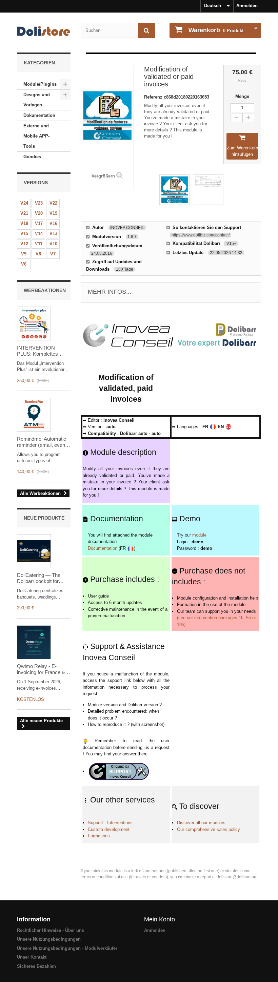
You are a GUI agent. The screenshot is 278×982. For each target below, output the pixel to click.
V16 (53, 223)
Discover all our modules (201, 822)
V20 (39, 213)
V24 (24, 203)
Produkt (215, 30)
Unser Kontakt (31, 957)
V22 (53, 203)
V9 (23, 253)
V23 (39, 203)
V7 (53, 253)
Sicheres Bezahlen (36, 966)
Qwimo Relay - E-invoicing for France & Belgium (41, 669)
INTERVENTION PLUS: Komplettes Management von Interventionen (37, 351)
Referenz (154, 97)
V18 (24, 223)
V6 (23, 264)
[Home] (44, 31)
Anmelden (247, 5)
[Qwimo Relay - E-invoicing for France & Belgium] (34, 642)
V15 (24, 233)
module (199, 535)
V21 (24, 213)
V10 (53, 243)
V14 (39, 233)
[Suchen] (146, 30)
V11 (38, 243)
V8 (38, 253)
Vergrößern (103, 176)
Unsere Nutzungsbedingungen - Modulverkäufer (67, 948)
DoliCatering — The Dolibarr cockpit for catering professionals (41, 578)
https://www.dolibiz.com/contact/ (201, 235)
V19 (53, 213)
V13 (53, 233)
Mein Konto (159, 919)
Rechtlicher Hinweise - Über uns (50, 930)
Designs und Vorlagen (36, 99)
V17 (39, 223)
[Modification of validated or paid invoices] (175, 190)
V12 (24, 243)
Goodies (32, 156)
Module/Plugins (40, 84)
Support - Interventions (110, 822)
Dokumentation (39, 115)
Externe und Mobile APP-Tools (36, 136)
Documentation (102, 548)
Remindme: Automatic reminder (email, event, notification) (42, 442)
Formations (99, 835)
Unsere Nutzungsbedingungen (49, 939)
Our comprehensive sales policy (208, 829)
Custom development (109, 829)
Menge (242, 96)
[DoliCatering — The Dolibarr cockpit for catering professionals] (34, 551)
